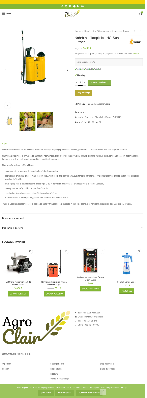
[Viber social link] (82, 6)
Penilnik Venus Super (126, 282)
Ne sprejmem (64, 393)
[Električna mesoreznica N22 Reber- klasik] (18, 263)
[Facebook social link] (62, 6)
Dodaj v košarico (99, 83)
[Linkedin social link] (78, 6)
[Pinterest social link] (74, 6)
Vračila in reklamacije (59, 379)
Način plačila (56, 369)
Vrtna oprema (103, 31)
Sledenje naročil (57, 364)
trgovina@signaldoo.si (93, 317)
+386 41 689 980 (91, 325)
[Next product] (141, 31)
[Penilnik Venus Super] (127, 263)
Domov (78, 31)
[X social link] (66, 6)
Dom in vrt (89, 31)
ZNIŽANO (117, 117)
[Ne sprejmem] (103, 392)
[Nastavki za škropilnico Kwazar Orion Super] (91, 260)
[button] (5, 70)
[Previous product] (134, 31)
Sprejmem (46, 393)
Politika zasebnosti (107, 369)
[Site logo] (72, 14)
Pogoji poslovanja (106, 364)
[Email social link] (70, 6)
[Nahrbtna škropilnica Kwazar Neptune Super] (54, 263)
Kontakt (5, 369)
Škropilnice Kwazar (120, 31)
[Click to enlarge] (7, 105)
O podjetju (6, 364)
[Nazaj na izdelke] (137, 31)
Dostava (54, 374)
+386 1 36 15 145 (89, 321)
